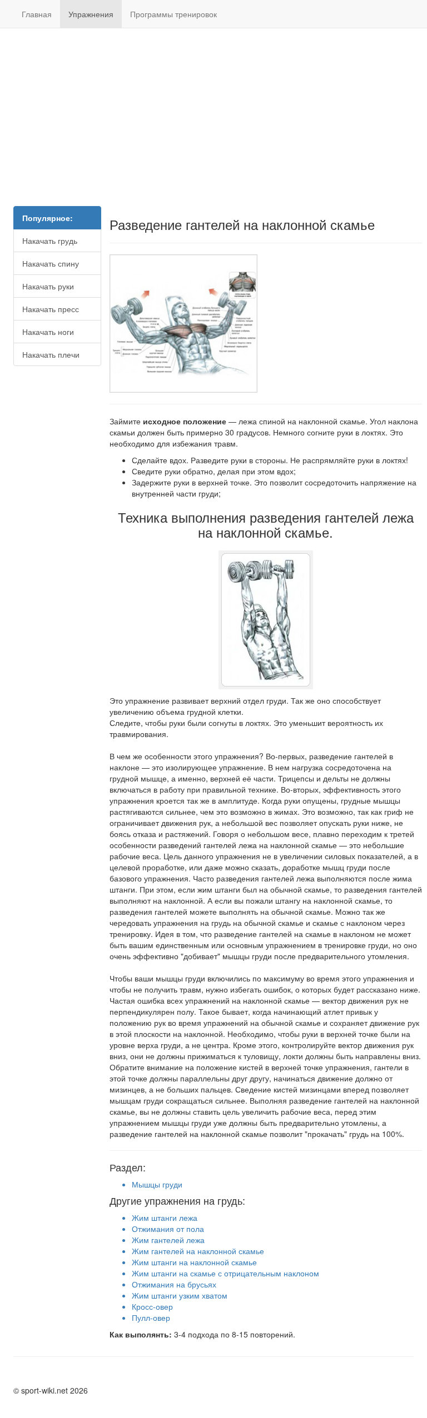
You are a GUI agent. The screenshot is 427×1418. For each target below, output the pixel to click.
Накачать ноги (48, 331)
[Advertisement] (213, 117)
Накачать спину (50, 263)
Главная (37, 13)
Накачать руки (48, 286)
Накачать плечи (51, 354)
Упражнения (90, 13)
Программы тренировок (173, 13)
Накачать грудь (49, 240)
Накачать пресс (50, 308)
